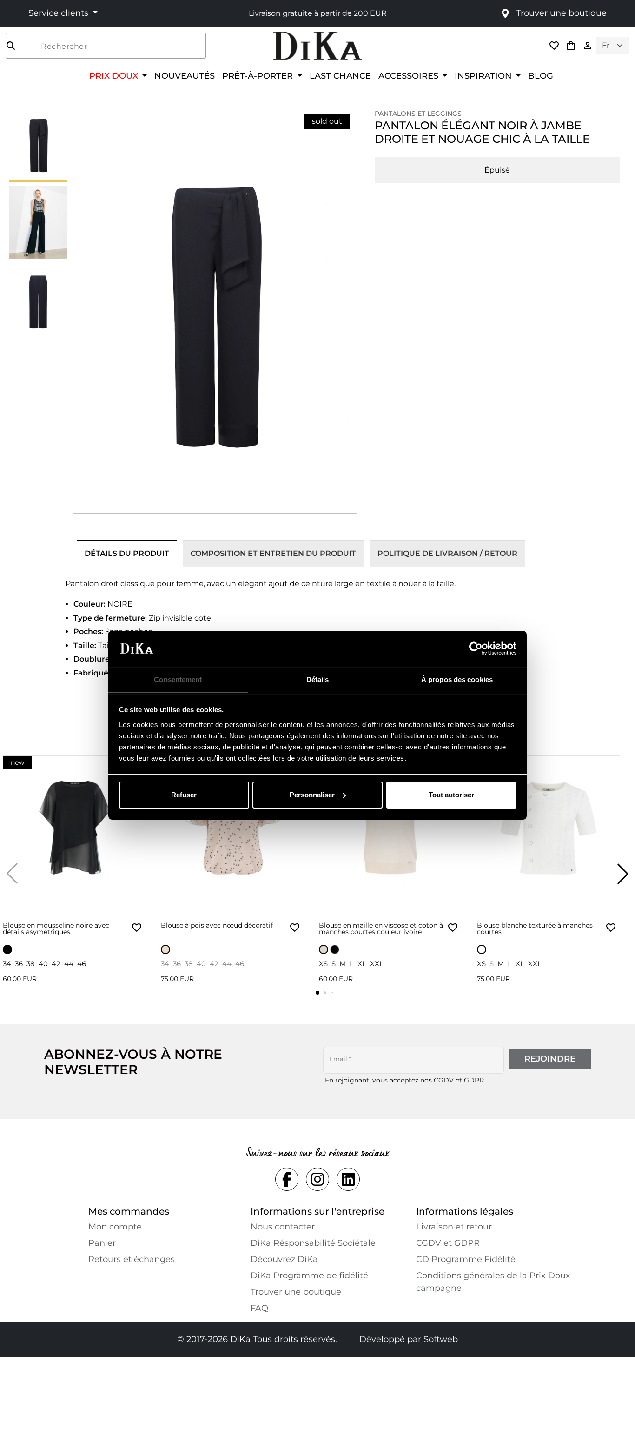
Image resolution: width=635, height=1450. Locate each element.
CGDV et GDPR (459, 1080)
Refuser (184, 795)
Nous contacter (283, 1227)
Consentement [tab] (178, 679)
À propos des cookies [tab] (457, 679)
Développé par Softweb (408, 1339)
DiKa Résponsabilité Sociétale (313, 1243)
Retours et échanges (131, 1259)
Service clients (59, 13)
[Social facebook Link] (286, 1179)
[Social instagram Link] (317, 1179)
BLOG (540, 75)
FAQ (259, 1308)
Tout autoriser (451, 795)
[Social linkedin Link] (348, 1179)
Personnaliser (312, 795)
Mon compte (115, 1227)
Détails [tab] (317, 679)
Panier (102, 1243)
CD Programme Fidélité (466, 1259)
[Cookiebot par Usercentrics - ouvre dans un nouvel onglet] (475, 648)
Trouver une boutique (296, 1292)
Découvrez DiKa (284, 1259)
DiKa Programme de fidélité (309, 1275)
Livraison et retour (454, 1227)
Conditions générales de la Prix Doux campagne (493, 1281)
